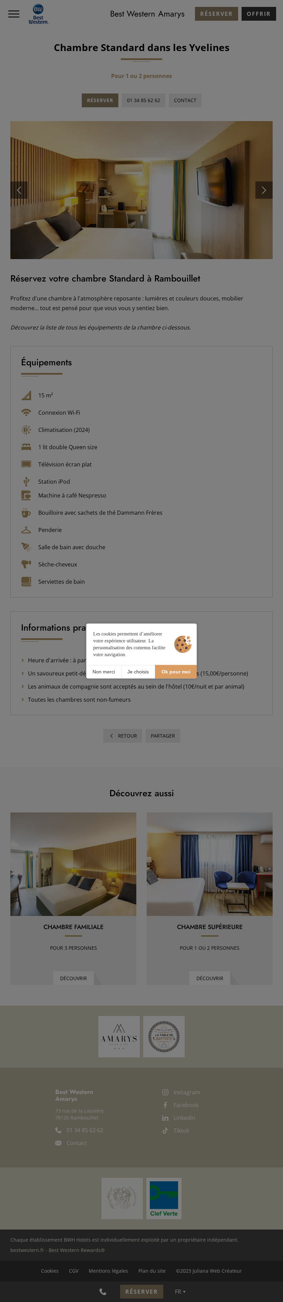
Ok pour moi (176, 671)
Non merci (103, 671)
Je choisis (138, 671)
